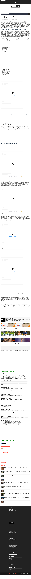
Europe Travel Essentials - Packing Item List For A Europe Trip (9, 377)
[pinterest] (15, 3)
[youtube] (12, 3)
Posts (2, 448)
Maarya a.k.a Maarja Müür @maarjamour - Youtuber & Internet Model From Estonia (16, 497)
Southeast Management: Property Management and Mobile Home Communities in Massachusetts (7, 335)
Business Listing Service (12, 511)
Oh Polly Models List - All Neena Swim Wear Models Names (9, 425)
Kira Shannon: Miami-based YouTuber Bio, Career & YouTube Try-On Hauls (7, 328)
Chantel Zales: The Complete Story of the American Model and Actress (7, 343)
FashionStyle (3, 417)
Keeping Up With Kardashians (12, 547)
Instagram (16, 19)
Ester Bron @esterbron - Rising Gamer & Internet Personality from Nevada (15, 486)
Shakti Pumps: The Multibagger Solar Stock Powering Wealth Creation (10, 399)
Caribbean (2, 383)
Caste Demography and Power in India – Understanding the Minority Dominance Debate (17, 471)
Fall (5, 406)
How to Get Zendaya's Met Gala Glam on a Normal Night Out (9, 423)
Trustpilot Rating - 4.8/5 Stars (25, 573)
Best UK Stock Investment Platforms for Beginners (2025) (8, 401)
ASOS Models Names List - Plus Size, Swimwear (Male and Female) (10, 422)
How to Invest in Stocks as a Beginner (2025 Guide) (8, 400)
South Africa (25, 383)
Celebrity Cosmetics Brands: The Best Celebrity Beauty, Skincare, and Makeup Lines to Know (13, 411)
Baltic (2, 384)
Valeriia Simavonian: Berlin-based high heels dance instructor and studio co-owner (11, 410)
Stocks (2, 406)
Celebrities (13, 19)
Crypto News (19, 395)
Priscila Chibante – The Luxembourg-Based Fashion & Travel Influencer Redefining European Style (14, 374)
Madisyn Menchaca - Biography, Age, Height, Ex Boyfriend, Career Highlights (15, 467)
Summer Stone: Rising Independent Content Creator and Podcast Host (14, 475)
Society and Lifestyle (11, 540)
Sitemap (10, 563)
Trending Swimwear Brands (12, 527)
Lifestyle (11, 417)
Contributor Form (11, 509)
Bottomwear (21, 417)
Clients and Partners (11, 559)
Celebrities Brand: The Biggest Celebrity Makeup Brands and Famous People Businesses (12, 412)
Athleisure (25, 417)
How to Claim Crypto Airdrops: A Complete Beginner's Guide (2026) (9, 388)
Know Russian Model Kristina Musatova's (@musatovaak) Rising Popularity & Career (16, 501)
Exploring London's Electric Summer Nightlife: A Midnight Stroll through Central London (12, 378)
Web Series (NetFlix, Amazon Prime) (13, 546)
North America (7, 383)
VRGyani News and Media (18, 573)
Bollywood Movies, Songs (12, 531)
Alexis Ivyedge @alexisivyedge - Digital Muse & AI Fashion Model (7, 351)
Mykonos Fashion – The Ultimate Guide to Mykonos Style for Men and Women (11, 375)
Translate (14, 555)
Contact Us (10, 558)
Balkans (20, 383)
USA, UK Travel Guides (12, 544)
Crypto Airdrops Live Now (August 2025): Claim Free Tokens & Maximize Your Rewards (12, 390)
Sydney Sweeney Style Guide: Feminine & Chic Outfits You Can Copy (10, 424)
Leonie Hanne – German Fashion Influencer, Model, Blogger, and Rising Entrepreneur (16, 493)
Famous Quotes (11, 533)
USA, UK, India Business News (13, 545)
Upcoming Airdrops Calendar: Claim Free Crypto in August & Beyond (10, 389)
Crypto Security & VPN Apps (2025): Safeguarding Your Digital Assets (10, 391)
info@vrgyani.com (11, 564)
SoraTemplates (9, 573)
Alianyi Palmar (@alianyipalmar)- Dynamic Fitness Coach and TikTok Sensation (21, 351)
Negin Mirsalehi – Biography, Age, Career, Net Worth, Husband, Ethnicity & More (16, 482)
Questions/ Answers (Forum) (12, 539)
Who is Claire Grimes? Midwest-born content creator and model (22, 328)
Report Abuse (11, 566)
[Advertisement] (15, 10)
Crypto (2, 395)
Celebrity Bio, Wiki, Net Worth (12, 532)
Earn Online (10, 520)
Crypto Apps (6, 395)
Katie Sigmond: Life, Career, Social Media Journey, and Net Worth (22, 335)
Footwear (16, 417)
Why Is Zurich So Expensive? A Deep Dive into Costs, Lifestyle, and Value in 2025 (11, 376)
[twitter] (17, 3)
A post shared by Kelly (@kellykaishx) (12, 176)
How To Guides (11, 538)
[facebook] (13, 3)
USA (17, 19)
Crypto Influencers (12, 395)
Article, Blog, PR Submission (12, 510)
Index (8, 406)
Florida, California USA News (12, 534)
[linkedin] (18, 3)
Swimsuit (7, 417)
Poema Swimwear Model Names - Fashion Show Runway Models (21, 343)
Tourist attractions (14, 383)
